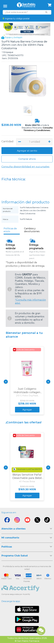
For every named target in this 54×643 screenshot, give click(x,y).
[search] (46, 12)
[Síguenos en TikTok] (47, 520)
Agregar (27, 409)
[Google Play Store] (27, 619)
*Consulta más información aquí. (30, 301)
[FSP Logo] (26, 5)
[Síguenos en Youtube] (27, 520)
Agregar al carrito (27, 150)
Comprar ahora (27, 159)
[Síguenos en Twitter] (37, 520)
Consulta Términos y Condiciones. (38, 129)
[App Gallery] (27, 629)
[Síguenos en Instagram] (17, 520)
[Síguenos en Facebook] (7, 520)
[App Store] (27, 609)
